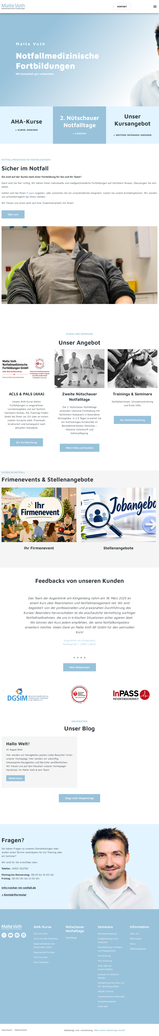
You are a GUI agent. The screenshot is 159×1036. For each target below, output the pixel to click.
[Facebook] (17, 935)
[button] (154, 6)
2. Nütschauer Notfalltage (79, 121)
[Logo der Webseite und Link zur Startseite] (13, 6)
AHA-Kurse (26, 121)
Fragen (30, 193)
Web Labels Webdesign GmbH (109, 1030)
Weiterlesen (16, 778)
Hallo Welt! (18, 743)
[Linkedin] (23, 935)
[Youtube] (10, 935)
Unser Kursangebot (132, 120)
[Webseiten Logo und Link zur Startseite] (15, 927)
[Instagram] (4, 935)
